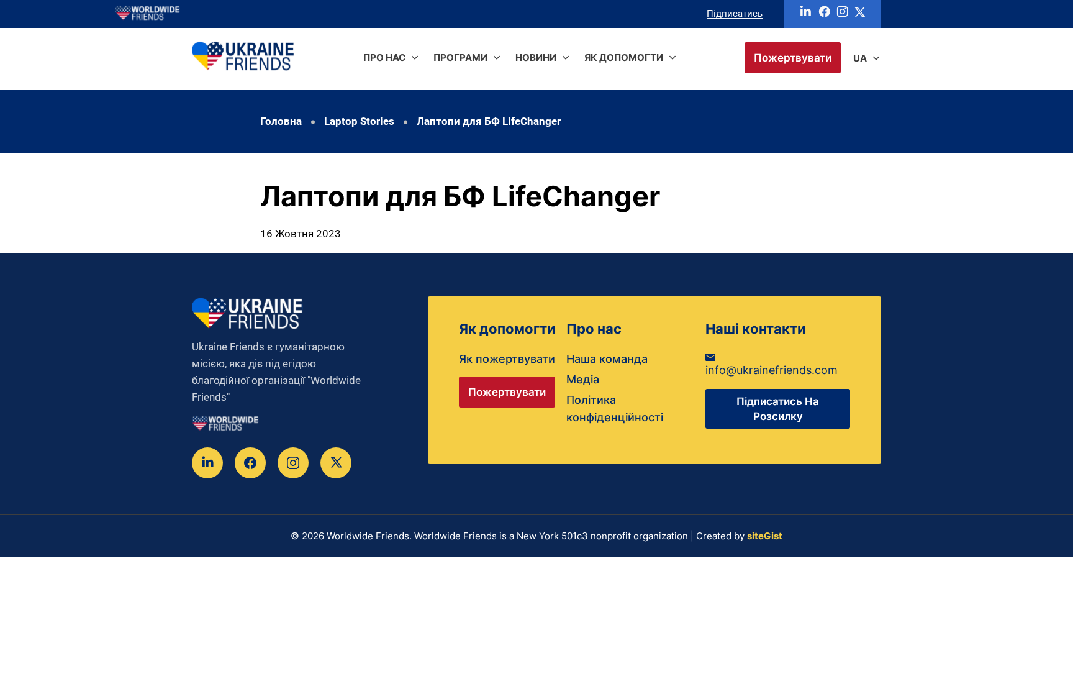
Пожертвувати (792, 58)
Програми (460, 57)
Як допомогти (623, 57)
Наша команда (607, 358)
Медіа (582, 379)
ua (860, 58)
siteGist (764, 536)
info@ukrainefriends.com (771, 370)
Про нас (384, 57)
